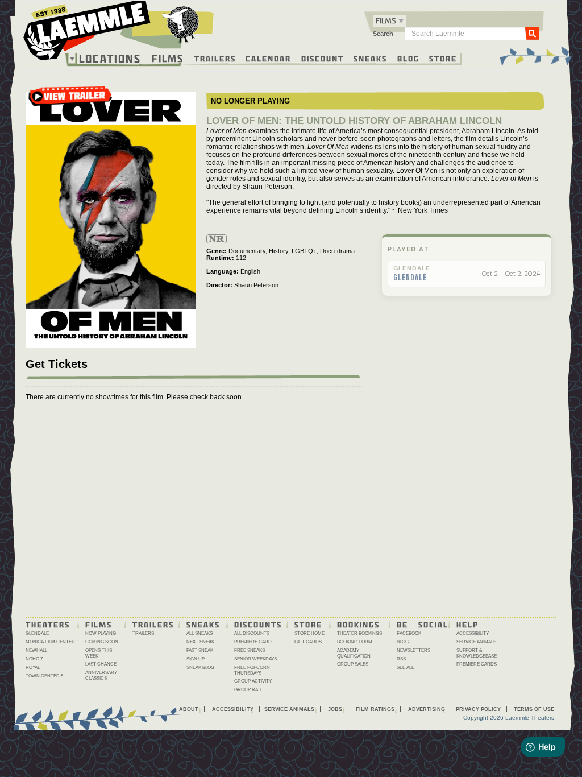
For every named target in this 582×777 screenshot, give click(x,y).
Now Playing (100, 633)
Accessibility (472, 633)
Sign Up (195, 659)
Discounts (258, 624)
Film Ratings (375, 709)
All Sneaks (199, 633)
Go (532, 33)
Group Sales (352, 664)
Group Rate (248, 689)
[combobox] (389, 21)
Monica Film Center (50, 641)
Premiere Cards (476, 664)
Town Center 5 (44, 676)
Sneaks (370, 58)
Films (168, 57)
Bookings (358, 624)
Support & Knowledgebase (476, 653)
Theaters (48, 624)
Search (383, 33)
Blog (408, 58)
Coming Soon (101, 641)
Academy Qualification (354, 653)
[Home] (118, 34)
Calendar (268, 58)
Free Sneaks (249, 650)
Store (443, 58)
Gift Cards (308, 641)
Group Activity (253, 681)
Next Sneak (200, 641)
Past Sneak (199, 650)
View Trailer (70, 99)
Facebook (409, 633)
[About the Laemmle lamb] (181, 24)
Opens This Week (98, 653)
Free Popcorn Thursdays (252, 670)
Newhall (36, 650)
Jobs (335, 709)
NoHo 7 (34, 659)
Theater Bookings (359, 633)
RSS (401, 659)
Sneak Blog (200, 667)
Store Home (309, 633)
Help (467, 624)
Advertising (426, 709)
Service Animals (476, 641)
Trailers (215, 58)
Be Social (422, 624)
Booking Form (354, 641)
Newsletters (413, 650)
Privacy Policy (478, 709)
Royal (33, 667)
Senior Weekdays (255, 659)
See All (405, 667)
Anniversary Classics (101, 675)
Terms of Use (534, 709)
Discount (322, 58)
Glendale (410, 278)
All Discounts (251, 633)
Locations (110, 58)
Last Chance (101, 664)
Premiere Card (253, 641)
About (188, 709)
